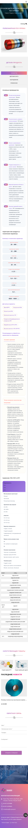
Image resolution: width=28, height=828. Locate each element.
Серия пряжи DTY (7, 670)
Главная (7, 13)
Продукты (11, 13)
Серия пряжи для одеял (21, 670)
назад (23, 24)
